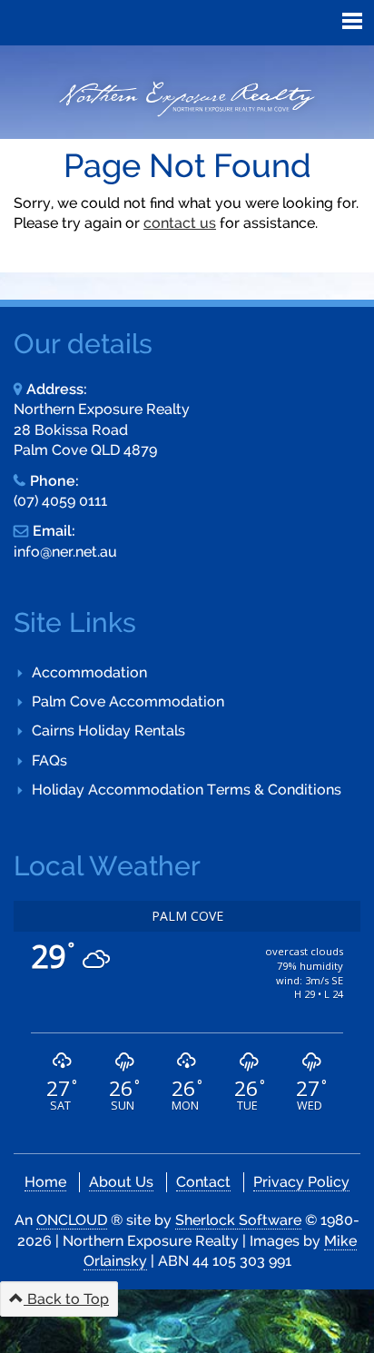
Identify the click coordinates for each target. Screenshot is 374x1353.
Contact (203, 1181)
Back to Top (66, 1299)
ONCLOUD (71, 1220)
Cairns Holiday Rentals (108, 730)
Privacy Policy (301, 1181)
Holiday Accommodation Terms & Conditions (186, 789)
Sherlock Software (238, 1220)
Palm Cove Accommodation (128, 701)
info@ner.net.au (65, 551)
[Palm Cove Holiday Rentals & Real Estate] (187, 99)
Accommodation (89, 672)
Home (45, 1181)
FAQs (49, 760)
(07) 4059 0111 (60, 500)
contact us (179, 223)
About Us (121, 1181)
